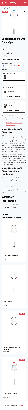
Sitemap (21, 405)
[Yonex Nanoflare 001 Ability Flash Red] (8, 48)
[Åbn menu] (25, 3)
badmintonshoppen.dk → (12, 59)
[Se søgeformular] (21, 3)
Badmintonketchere (6, 44)
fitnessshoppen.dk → (14, 82)
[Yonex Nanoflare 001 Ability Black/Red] (3, 48)
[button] (24, 12)
